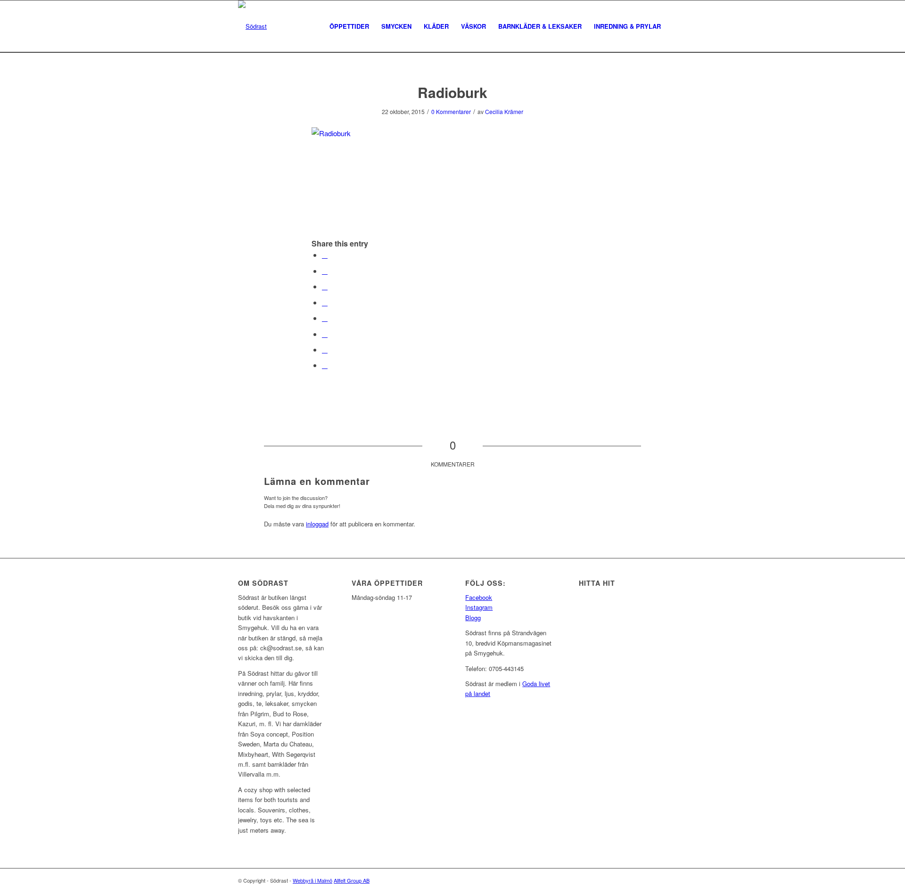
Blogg (473, 617)
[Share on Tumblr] (325, 318)
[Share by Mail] (325, 365)
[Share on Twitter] (325, 271)
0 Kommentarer (451, 111)
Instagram (479, 607)
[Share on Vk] (325, 334)
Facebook (478, 597)
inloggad (317, 523)
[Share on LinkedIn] (325, 302)
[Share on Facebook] (325, 255)
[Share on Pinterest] (325, 286)
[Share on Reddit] (325, 349)
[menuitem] (349, 26)
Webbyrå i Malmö (312, 880)
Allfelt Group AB (352, 880)
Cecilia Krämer (504, 111)
